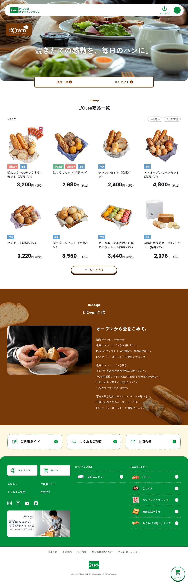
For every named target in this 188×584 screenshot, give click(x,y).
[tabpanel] (94, 200)
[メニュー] (177, 10)
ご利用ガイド (48, 484)
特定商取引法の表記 (102, 552)
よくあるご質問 (16, 492)
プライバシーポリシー (129, 552)
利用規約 (52, 552)
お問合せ (45, 492)
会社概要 (81, 552)
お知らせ (12, 484)
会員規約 (67, 552)
